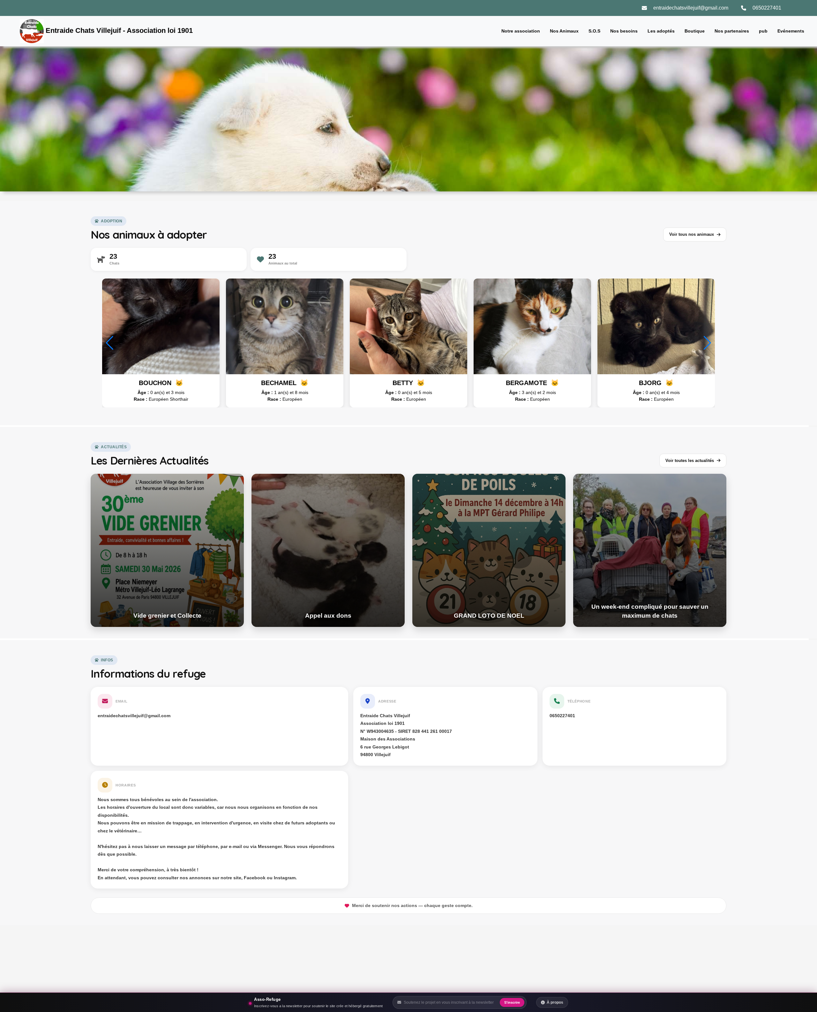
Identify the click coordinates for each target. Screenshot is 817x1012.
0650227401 (767, 8)
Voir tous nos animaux (691, 234)
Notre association (520, 30)
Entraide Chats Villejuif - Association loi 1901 (118, 30)
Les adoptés (661, 30)
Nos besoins (624, 30)
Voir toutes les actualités (689, 460)
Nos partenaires (732, 30)
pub (763, 30)
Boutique (695, 30)
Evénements (790, 30)
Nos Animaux (564, 30)
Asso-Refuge (267, 999)
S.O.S (594, 30)
